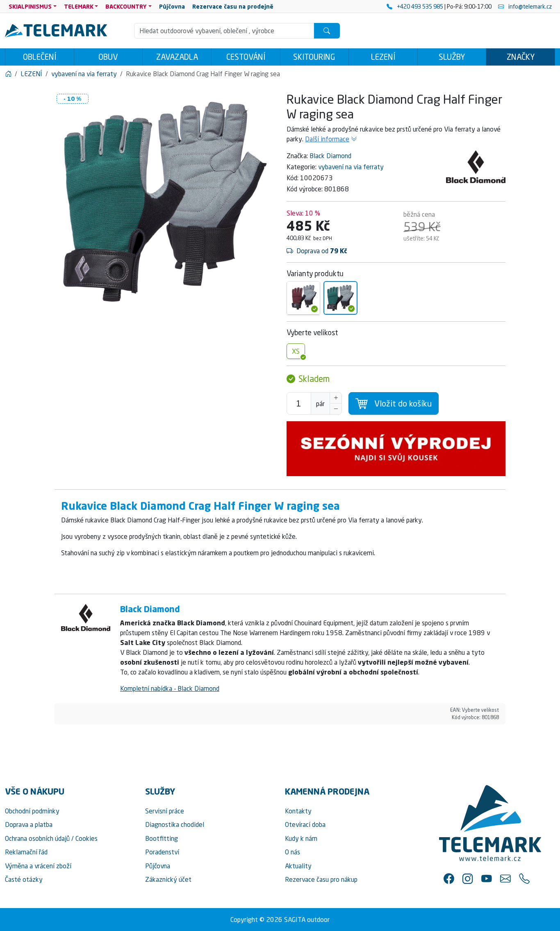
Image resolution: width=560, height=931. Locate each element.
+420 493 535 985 (420, 6)
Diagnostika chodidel (174, 824)
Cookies (86, 838)
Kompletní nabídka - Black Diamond (169, 688)
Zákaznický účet (168, 879)
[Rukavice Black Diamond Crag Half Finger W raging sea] (340, 298)
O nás (292, 852)
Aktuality (298, 866)
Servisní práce (164, 811)
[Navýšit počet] (336, 398)
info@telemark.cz (529, 6)
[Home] (8, 74)
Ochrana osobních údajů (37, 838)
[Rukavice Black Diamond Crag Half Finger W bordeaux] (303, 298)
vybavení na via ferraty (351, 167)
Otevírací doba (305, 824)
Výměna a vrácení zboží (38, 866)
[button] (449, 878)
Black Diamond (330, 156)
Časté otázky (24, 879)
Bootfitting (161, 838)
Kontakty (298, 811)
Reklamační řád (26, 852)
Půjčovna (157, 866)
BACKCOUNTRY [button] (126, 6)
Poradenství (162, 852)
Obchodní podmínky (32, 811)
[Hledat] (327, 31)
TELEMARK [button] (78, 6)
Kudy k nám (301, 838)
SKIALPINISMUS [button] (30, 6)
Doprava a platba (28, 824)
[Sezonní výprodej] (396, 448)
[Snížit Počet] (336, 409)
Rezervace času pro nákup (321, 879)
